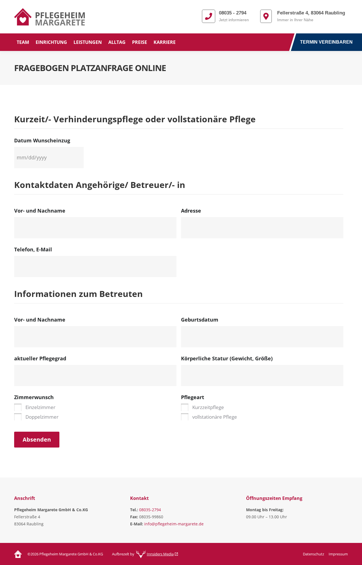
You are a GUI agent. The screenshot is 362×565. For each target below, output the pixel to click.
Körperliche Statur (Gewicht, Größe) (227, 358)
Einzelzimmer (40, 407)
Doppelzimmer (42, 417)
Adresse (191, 210)
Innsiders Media (160, 554)
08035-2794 (150, 509)
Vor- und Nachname (39, 210)
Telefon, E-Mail (33, 249)
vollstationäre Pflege (214, 417)
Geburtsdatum (199, 319)
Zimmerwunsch (34, 397)
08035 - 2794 (232, 13)
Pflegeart (192, 397)
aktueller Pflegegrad (40, 358)
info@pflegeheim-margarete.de (174, 524)
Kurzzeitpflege (208, 407)
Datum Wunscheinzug (42, 140)
